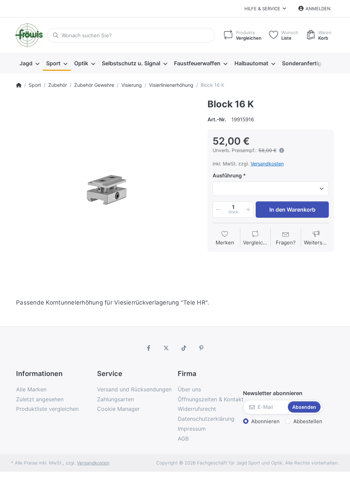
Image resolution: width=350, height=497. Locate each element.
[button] (217, 209)
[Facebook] (148, 347)
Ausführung (227, 175)
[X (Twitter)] (166, 347)
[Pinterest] (201, 347)
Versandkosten (267, 163)
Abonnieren (265, 421)
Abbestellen (307, 421)
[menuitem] (29, 63)
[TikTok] (183, 347)
